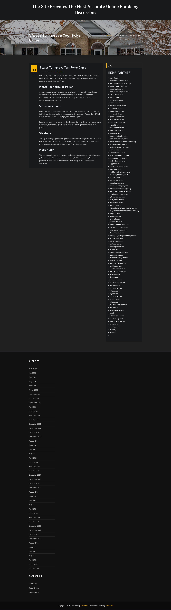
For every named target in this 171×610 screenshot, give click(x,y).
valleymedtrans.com (117, 200)
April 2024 (33, 458)
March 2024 (33, 462)
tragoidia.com (115, 103)
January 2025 (34, 420)
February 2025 (34, 415)
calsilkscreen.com (116, 241)
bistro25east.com (116, 180)
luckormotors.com (116, 255)
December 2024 (35, 424)
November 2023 (35, 479)
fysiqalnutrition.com (117, 117)
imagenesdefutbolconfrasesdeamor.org (124, 211)
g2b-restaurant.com (117, 197)
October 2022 (34, 534)
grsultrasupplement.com (119, 194)
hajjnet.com (114, 78)
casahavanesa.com (117, 94)
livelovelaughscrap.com (118, 161)
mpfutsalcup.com (116, 244)
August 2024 (33, 441)
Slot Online (33, 584)
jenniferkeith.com (116, 238)
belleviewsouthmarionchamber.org (123, 141)
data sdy (113, 330)
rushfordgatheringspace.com (120, 172)
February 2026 (34, 394)
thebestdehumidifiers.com (119, 224)
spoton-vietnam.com (117, 269)
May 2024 (32, 454)
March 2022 (33, 564)
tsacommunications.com (119, 227)
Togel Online (34, 588)
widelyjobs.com (115, 169)
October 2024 (34, 432)
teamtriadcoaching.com (118, 263)
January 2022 (34, 568)
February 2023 (34, 517)
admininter (44, 72)
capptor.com (114, 164)
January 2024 (34, 471)
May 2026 (32, 381)
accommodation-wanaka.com (120, 83)
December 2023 (35, 475)
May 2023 (32, 505)
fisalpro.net (114, 249)
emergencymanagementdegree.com (123, 236)
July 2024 (32, 445)
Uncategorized (59, 72)
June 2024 (32, 449)
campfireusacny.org (117, 183)
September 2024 (35, 437)
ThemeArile (109, 606)
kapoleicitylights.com (117, 122)
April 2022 (33, 560)
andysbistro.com (116, 222)
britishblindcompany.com (119, 186)
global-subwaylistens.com (119, 144)
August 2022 (33, 543)
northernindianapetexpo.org (120, 188)
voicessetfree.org (116, 177)
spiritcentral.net (116, 114)
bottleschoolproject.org (118, 86)
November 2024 (35, 428)
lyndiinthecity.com (116, 108)
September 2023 (35, 488)
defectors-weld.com (117, 119)
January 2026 (34, 398)
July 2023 (32, 496)
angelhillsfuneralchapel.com (120, 191)
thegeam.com (115, 213)
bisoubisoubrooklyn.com (119, 139)
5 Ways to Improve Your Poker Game (128, 35)
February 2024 (34, 466)
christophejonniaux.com (119, 166)
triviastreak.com (116, 260)
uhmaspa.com (115, 133)
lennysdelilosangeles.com (119, 92)
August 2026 (33, 369)
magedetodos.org (116, 202)
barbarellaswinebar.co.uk (119, 81)
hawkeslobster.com (117, 111)
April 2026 (33, 386)
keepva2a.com (115, 219)
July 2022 (32, 547)
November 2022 (35, 530)
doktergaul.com (115, 205)
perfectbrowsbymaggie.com (120, 147)
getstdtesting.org (116, 89)
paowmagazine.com (117, 128)
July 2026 (32, 373)
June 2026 (32, 377)
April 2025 (33, 407)
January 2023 (34, 522)
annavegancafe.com (117, 247)
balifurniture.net (116, 150)
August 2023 (33, 492)
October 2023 (34, 483)
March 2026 (33, 390)
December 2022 (35, 526)
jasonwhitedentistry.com (119, 136)
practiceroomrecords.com (119, 155)
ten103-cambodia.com (118, 271)
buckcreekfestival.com (118, 106)
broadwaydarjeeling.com (119, 175)
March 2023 (33, 513)
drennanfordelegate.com (119, 258)
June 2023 (32, 500)
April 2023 (33, 509)
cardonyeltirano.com (117, 153)
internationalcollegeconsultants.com (123, 208)
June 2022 (32, 551)
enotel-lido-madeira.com (119, 252)
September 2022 (35, 539)
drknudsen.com (115, 216)
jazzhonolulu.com (116, 100)
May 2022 (32, 556)
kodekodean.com (116, 266)
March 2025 (33, 411)
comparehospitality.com (118, 158)
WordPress (84, 606)
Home (109, 35)
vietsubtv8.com (115, 125)
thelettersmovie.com (117, 130)
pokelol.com (114, 97)
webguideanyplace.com (118, 230)
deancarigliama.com (117, 233)
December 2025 (35, 403)
